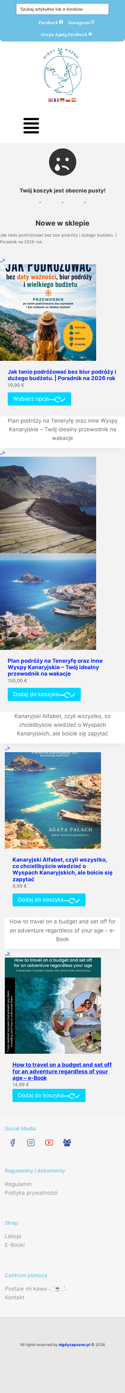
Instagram (79, 22)
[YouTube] (49, 1143)
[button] (31, 127)
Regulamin (18, 1184)
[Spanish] (74, 99)
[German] (62, 99)
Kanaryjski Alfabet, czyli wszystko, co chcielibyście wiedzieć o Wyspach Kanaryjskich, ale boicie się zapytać (62, 725)
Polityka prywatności (31, 1193)
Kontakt (14, 1297)
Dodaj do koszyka (36, 694)
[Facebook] (13, 1143)
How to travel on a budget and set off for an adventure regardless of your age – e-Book (63, 930)
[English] (51, 99)
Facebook (48, 22)
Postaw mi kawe (26, 1288)
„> (2, 260)
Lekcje (13, 1236)
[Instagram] (31, 1143)
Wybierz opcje (31, 399)
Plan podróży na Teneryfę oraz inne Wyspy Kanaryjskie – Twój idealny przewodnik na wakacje (63, 429)
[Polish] (68, 99)
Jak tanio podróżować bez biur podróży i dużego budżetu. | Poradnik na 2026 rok (58, 238)
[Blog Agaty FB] (67, 1143)
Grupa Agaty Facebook (64, 34)
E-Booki (15, 1245)
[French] (57, 99)
